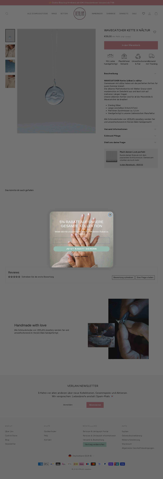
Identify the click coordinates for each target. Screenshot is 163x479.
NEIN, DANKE (81, 256)
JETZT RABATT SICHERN (81, 249)
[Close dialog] (110, 215)
